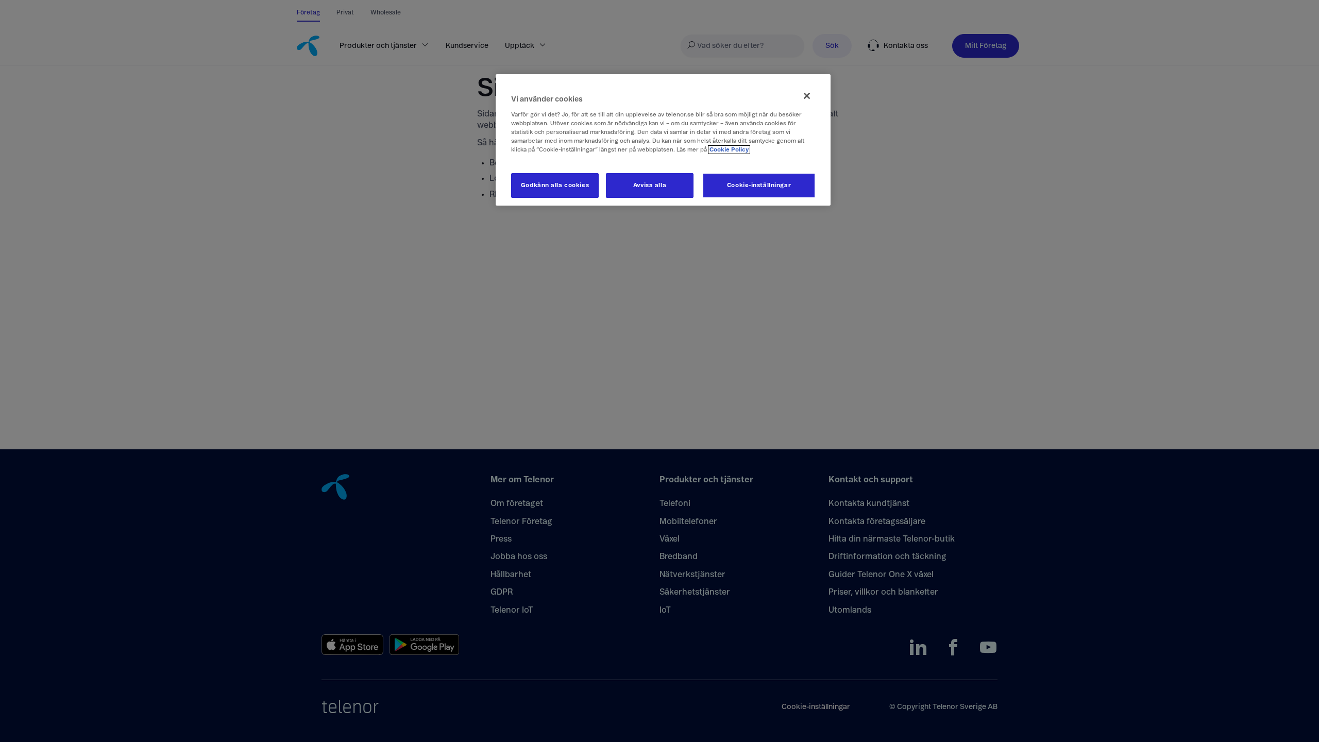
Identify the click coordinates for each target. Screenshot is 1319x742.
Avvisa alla (649, 185)
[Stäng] (807, 96)
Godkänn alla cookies (555, 185)
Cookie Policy (729, 150)
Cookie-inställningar (759, 185)
